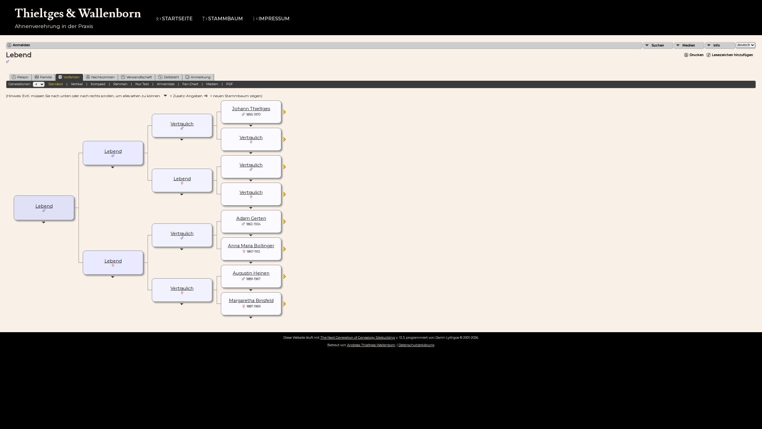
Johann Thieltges (251, 108)
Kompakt (98, 84)
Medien (689, 45)
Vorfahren (71, 77)
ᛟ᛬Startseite (174, 18)
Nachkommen (103, 77)
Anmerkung (200, 77)
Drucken (697, 55)
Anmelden (21, 45)
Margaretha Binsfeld (251, 300)
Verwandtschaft (139, 77)
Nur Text (142, 84)
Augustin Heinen (251, 273)
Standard (55, 84)
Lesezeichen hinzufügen (732, 55)
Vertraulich (182, 124)
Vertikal (77, 84)
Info (716, 45)
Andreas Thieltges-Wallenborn (371, 345)
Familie (46, 77)
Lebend (44, 206)
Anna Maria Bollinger (251, 245)
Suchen (658, 45)
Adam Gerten (251, 218)
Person (22, 77)
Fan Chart (190, 84)
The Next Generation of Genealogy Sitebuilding (357, 337)
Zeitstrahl (171, 77)
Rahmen (120, 84)
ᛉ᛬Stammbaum (222, 18)
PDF (229, 84)
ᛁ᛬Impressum (271, 18)
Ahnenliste (165, 84)
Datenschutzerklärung (416, 345)
